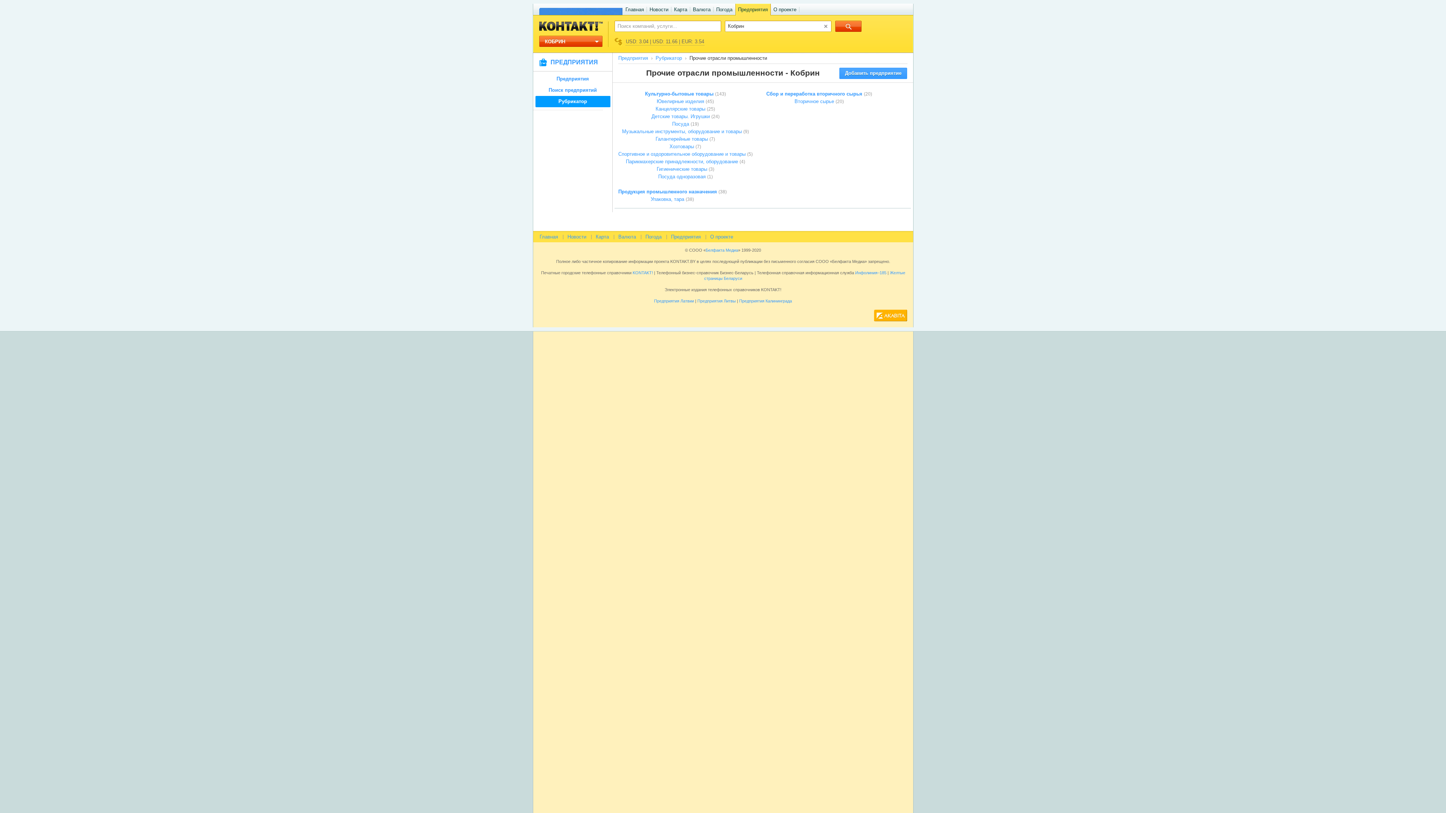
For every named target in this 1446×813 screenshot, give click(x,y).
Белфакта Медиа (722, 250)
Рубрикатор (572, 101)
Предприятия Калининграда (765, 301)
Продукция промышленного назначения (667, 192)
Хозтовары (682, 146)
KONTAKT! (642, 272)
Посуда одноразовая (682, 176)
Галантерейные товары (682, 139)
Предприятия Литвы (716, 301)
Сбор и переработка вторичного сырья (814, 94)
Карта (680, 9)
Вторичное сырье (814, 101)
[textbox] (663, 26)
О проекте (784, 9)
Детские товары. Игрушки (680, 116)
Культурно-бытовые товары (679, 94)
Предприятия (753, 9)
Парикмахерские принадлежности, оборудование (682, 161)
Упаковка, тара (667, 199)
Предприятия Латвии (674, 301)
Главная (634, 9)
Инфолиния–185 (870, 272)
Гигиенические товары (682, 169)
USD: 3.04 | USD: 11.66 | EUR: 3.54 (665, 41)
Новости (659, 9)
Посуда (680, 124)
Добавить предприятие (873, 73)
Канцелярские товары (680, 109)
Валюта (702, 9)
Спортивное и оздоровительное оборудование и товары (682, 154)
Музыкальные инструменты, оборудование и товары (682, 131)
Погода (724, 9)
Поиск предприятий (573, 90)
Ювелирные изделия (680, 101)
